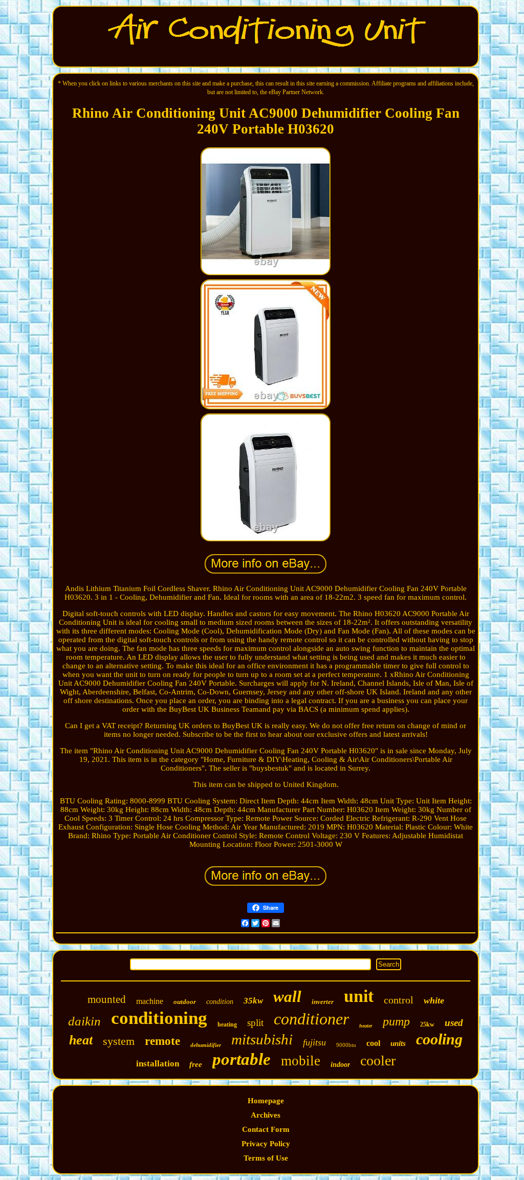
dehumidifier (205, 1045)
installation (157, 1063)
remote (162, 1041)
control (398, 1000)
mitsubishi (262, 1039)
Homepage (266, 1101)
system (119, 1041)
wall (287, 997)
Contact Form (266, 1129)
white (434, 1000)
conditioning (159, 1018)
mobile (300, 1060)
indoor (340, 1064)
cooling (439, 1039)
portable (241, 1059)
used (454, 1022)
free (195, 1064)
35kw (253, 1001)
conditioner (311, 1019)
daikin (84, 1021)
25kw (427, 1024)
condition (219, 1002)
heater (366, 1026)
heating (227, 1024)
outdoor (184, 1002)
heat (81, 1040)
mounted (107, 999)
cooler (378, 1060)
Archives (265, 1115)
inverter (323, 1002)
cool (373, 1043)
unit (359, 996)
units (398, 1043)
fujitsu (314, 1042)
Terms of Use (266, 1158)
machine (149, 1001)
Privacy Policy (266, 1144)
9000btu (346, 1045)
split (255, 1022)
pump (396, 1021)
